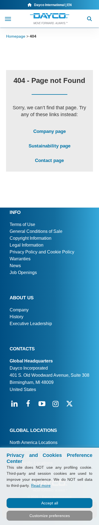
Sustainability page (49, 146)
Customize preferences (49, 515)
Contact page (49, 160)
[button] (8, 18)
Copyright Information (30, 238)
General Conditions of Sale (36, 231)
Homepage (15, 36)
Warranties (20, 258)
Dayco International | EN (52, 5)
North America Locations (33, 442)
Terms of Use (22, 224)
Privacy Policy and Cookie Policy (42, 252)
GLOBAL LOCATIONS (33, 430)
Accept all (49, 503)
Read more (41, 485)
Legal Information (26, 245)
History (16, 316)
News (15, 265)
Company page (49, 131)
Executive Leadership (31, 323)
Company (19, 310)
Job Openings (23, 272)
